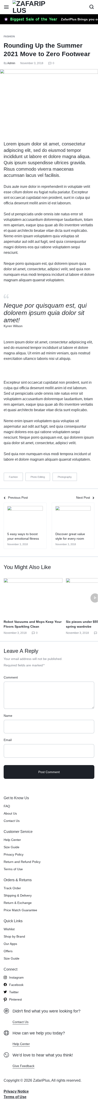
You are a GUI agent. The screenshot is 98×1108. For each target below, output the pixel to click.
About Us (10, 813)
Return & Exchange (18, 903)
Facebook (16, 985)
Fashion (9, 36)
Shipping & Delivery (18, 895)
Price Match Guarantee (20, 910)
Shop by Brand (14, 936)
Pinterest (15, 999)
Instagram (16, 977)
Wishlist (9, 929)
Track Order (12, 888)
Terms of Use (13, 869)
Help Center (12, 840)
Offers (8, 951)
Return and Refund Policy (22, 862)
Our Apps (10, 944)
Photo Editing (38, 477)
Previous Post (18, 497)
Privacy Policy (13, 854)
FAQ (7, 806)
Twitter (14, 992)
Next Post (83, 497)
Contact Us (12, 821)
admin (11, 63)
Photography (65, 477)
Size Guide (11, 847)
